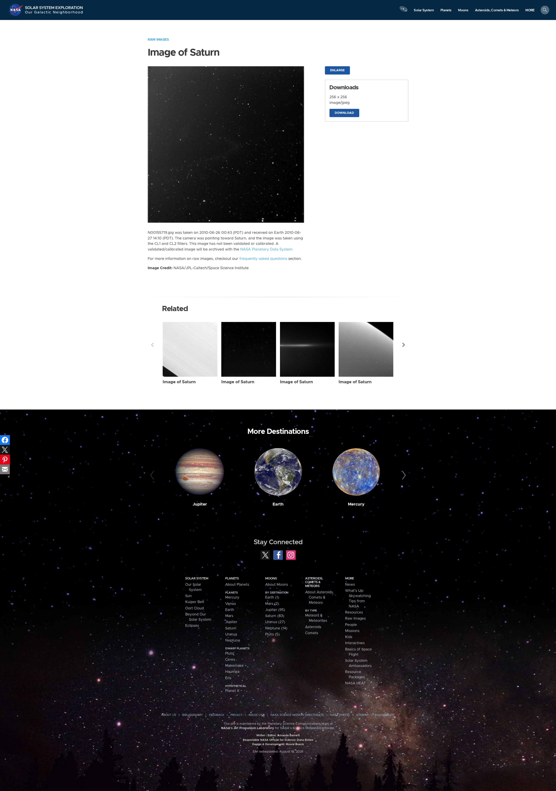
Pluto (229, 653)
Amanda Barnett (288, 735)
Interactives (355, 643)
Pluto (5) (272, 634)
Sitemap (362, 715)
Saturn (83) (274, 616)
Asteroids (313, 627)
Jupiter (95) (275, 610)
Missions (352, 631)
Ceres (230, 659)
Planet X (232, 691)
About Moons (276, 584)
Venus (230, 603)
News (350, 584)
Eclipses (192, 625)
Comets (311, 633)
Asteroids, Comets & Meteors (314, 582)
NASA (16, 10)
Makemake (234, 665)
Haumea (232, 671)
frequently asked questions (263, 259)
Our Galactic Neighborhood (54, 13)
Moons (271, 578)
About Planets (237, 584)
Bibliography (192, 715)
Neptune (232, 640)
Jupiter (200, 504)
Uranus (231, 634)
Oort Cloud (194, 608)
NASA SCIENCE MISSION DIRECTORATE (297, 715)
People (351, 625)
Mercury (356, 504)
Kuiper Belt (194, 602)
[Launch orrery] (403, 11)
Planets (232, 578)
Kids (348, 637)
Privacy (236, 715)
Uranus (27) (275, 622)
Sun (188, 596)
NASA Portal (340, 715)
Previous (152, 344)
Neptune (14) (276, 628)
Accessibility (384, 715)
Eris (228, 678)
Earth (278, 504)
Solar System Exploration (54, 6)
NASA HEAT (355, 683)
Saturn (230, 628)
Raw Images (158, 39)
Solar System (196, 578)
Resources (354, 612)
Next (403, 344)
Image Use (256, 715)
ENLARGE (337, 70)
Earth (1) (272, 597)
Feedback (216, 715)
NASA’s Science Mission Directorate (307, 728)
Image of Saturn (179, 382)
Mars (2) (272, 603)
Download (344, 112)
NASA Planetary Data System (266, 249)
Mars (229, 616)
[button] (530, 10)
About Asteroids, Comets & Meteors (319, 597)
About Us (168, 715)
